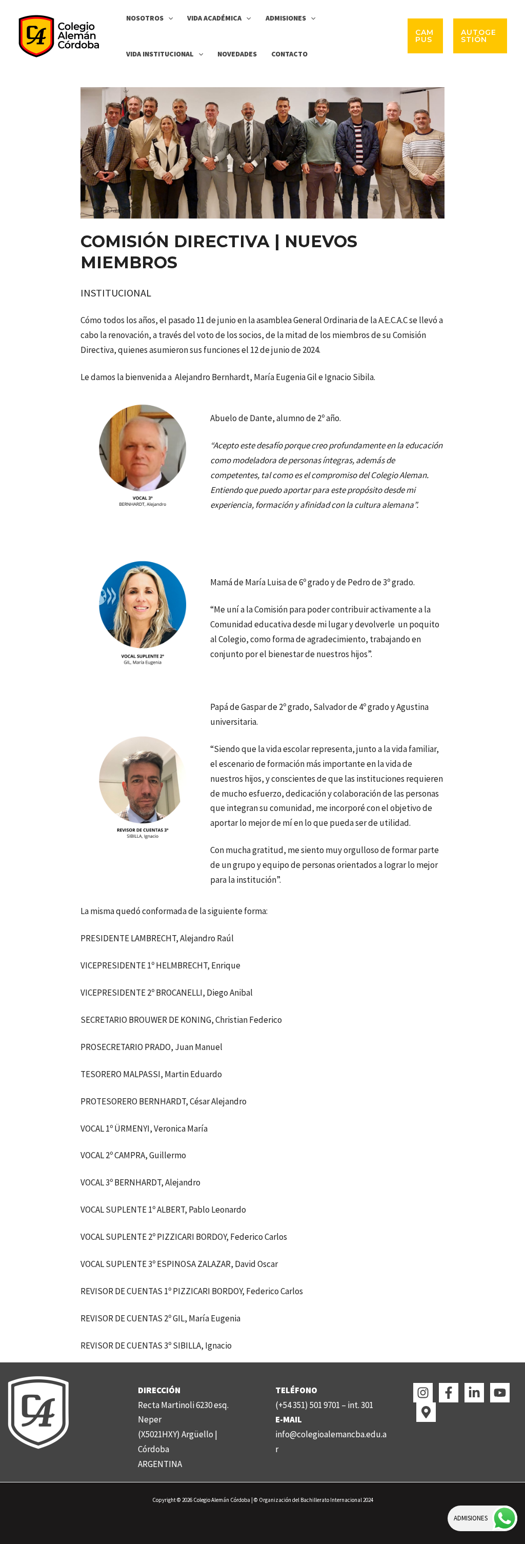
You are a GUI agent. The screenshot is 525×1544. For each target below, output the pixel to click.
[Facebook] (448, 1392)
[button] (168, 18)
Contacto (289, 53)
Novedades (237, 53)
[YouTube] (500, 1392)
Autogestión (478, 36)
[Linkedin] (474, 1392)
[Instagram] (423, 1392)
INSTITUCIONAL (115, 292)
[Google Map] (426, 1412)
